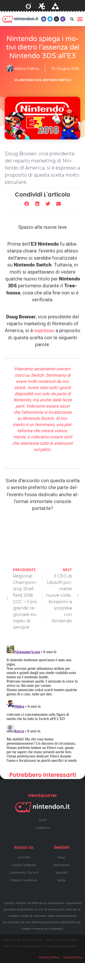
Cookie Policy (73, 957)
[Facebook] (43, 19)
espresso (44, 330)
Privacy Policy (49, 957)
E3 (16, 80)
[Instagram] (56, 19)
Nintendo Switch (57, 80)
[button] (71, 19)
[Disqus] (42, 703)
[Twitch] (62, 19)
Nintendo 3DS (30, 80)
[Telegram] (50, 19)
